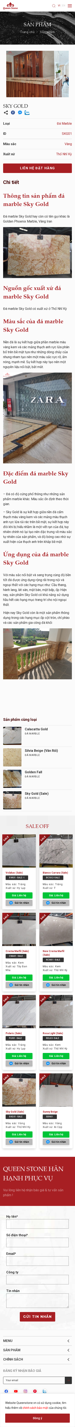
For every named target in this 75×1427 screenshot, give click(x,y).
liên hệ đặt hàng (37, 168)
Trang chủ (27, 32)
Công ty (12, 1272)
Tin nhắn (13, 1291)
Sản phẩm (47, 32)
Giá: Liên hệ (19, 895)
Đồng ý (37, 1418)
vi (59, 5)
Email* (11, 1254)
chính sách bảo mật (35, 1407)
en (63, 5)
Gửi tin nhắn (37, 1317)
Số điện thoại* (17, 1235)
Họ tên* (12, 1217)
